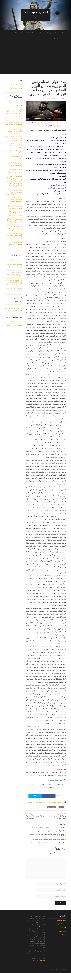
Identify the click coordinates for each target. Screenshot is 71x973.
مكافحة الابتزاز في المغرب (14, 325)
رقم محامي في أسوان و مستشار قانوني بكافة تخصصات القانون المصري (14, 192)
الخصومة (61, 807)
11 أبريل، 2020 (62, 98)
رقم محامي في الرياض (15, 88)
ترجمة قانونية (62, 931)
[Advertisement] (35, 62)
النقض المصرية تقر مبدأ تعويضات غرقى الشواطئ (50, 831)
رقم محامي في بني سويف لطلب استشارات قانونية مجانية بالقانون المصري (14, 206)
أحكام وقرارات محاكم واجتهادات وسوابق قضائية (50, 802)
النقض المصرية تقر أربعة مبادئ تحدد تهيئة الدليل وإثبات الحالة (46, 842)
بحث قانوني (62, 927)
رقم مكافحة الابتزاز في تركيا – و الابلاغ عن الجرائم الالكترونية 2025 (13, 138)
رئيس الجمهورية (51, 807)
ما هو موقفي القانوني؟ (15, 260)
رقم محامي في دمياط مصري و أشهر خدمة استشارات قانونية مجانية (15, 213)
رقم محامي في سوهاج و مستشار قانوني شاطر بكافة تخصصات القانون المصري (14, 177)
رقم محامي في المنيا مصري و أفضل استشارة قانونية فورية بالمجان (13, 131)
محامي (62, 32)
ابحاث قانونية (30, 32)
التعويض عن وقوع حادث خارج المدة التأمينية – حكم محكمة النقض (14, 274)
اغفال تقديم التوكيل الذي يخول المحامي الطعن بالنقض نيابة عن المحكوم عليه (35, 816)
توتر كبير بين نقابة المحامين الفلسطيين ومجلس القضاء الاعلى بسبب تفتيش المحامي (13, 111)
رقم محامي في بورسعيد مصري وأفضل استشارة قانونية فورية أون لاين (15, 163)
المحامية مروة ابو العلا (52, 98)
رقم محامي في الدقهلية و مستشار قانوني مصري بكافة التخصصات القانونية (13, 228)
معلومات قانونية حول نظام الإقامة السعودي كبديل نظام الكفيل (14, 265)
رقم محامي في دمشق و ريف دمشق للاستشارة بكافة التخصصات (14, 124)
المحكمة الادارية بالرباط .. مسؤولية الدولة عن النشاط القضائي (46, 827)
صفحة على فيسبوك (59, 38)
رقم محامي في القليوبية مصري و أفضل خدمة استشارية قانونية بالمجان (15, 170)
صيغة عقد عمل (61, 920)
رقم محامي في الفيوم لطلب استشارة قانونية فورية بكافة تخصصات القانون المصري (13, 220)
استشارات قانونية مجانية (35, 12)
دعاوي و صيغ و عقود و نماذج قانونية (47, 32)
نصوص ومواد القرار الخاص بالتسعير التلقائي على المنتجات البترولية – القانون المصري (56, 816)
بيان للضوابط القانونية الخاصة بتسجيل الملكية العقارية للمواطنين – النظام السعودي (13, 282)
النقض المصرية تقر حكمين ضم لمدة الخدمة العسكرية (48, 839)
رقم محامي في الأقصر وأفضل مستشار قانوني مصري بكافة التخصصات (15, 185)
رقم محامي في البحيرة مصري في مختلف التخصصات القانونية (15, 199)
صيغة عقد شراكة (61, 924)
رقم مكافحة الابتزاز (17, 32)
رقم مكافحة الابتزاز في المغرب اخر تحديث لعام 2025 (15, 145)
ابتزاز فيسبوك (62, 934)
